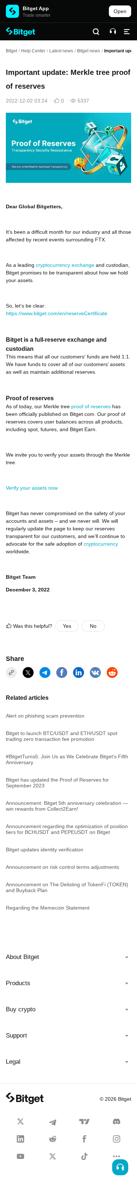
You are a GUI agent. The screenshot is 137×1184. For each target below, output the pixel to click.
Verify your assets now (32, 488)
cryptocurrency (101, 544)
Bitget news (88, 50)
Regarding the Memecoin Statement (48, 908)
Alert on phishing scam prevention (45, 716)
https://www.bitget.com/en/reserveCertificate (56, 313)
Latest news (61, 50)
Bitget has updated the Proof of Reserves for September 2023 (57, 782)
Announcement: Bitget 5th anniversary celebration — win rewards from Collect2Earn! (67, 806)
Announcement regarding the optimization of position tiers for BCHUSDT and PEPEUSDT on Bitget (67, 829)
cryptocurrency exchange (65, 265)
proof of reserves (91, 406)
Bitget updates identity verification (44, 849)
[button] (68, 957)
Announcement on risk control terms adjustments (62, 867)
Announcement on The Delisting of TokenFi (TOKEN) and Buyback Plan (67, 887)
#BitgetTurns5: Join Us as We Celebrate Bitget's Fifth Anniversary (67, 759)
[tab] (68, 957)
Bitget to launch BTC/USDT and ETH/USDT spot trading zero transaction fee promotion (61, 736)
